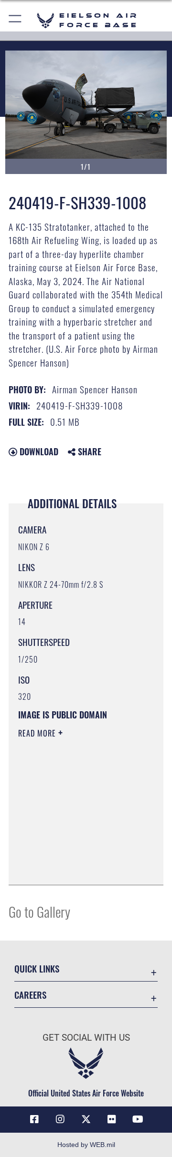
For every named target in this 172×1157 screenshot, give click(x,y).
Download (37, 451)
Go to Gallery (39, 911)
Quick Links (36, 968)
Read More (38, 733)
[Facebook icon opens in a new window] (34, 1119)
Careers (30, 995)
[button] (15, 20)
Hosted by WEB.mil (86, 1144)
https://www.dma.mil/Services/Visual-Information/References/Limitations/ (76, 867)
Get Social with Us (86, 1037)
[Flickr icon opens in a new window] (112, 1119)
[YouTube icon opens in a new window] (137, 1119)
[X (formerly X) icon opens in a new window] (86, 1119)
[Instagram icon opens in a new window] (60, 1119)
